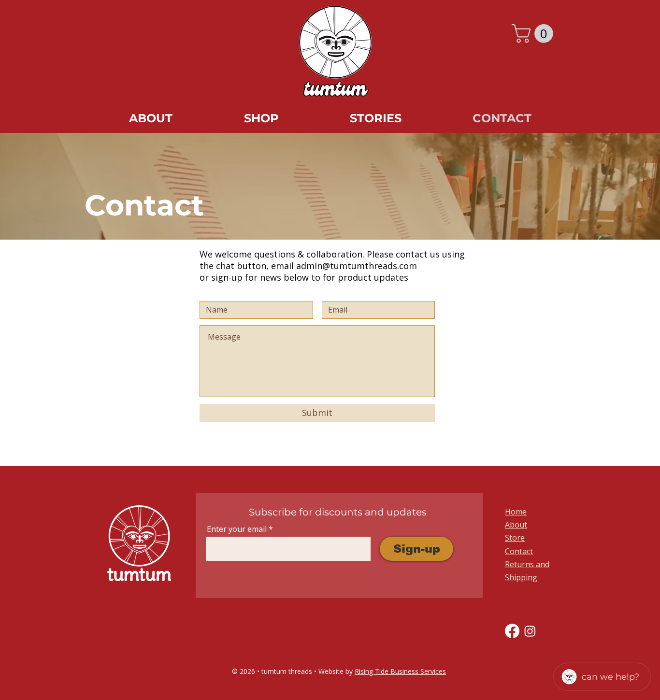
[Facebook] (512, 631)
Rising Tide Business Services (400, 671)
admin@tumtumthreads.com (356, 265)
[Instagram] (530, 631)
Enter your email (237, 529)
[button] (535, 33)
